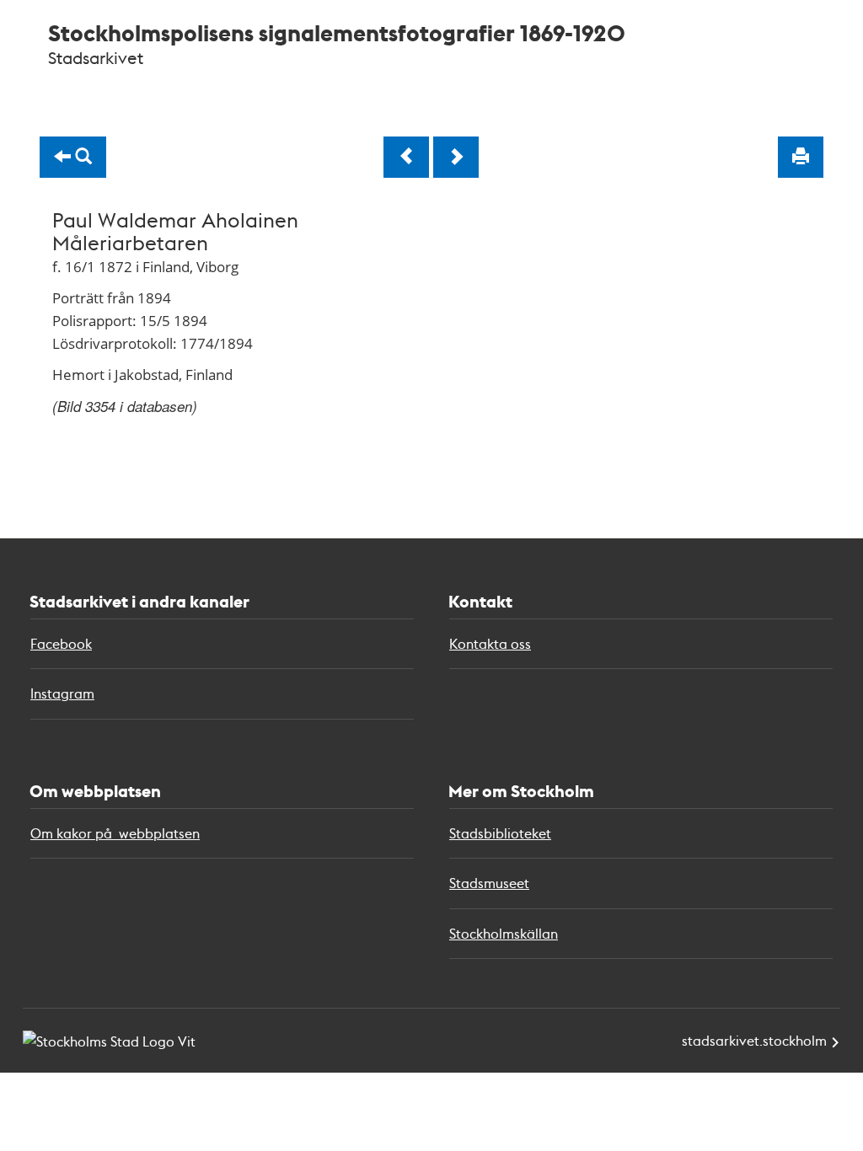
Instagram (62, 693)
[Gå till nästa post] (456, 157)
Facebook (61, 643)
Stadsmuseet (489, 882)
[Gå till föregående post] (406, 157)
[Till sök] (73, 157)
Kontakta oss (490, 643)
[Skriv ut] (800, 157)
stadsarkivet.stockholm (754, 1040)
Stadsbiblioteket (500, 833)
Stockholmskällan (503, 933)
